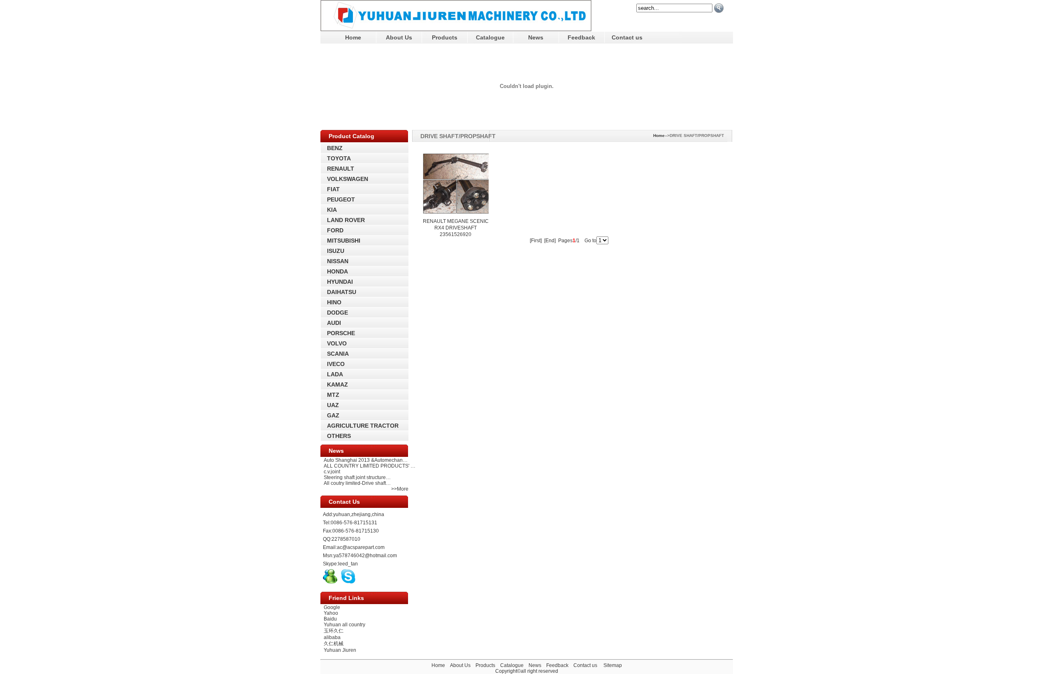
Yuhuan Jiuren (340, 650)
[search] (719, 8)
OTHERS (339, 436)
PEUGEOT (341, 199)
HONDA (337, 271)
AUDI (334, 323)
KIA (332, 209)
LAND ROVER (346, 220)
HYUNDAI (340, 281)
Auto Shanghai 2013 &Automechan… (366, 460)
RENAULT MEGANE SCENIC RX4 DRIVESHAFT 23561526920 (456, 227)
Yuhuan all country (344, 625)
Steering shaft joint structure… (357, 477)
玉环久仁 (333, 631)
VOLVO (337, 343)
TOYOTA (339, 158)
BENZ (335, 148)
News (535, 37)
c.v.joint (332, 472)
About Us (399, 37)
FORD (335, 230)
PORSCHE (341, 333)
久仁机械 (333, 643)
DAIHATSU (341, 292)
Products (444, 37)
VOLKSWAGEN (347, 179)
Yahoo (331, 613)
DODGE (337, 312)
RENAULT (340, 168)
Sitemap (612, 665)
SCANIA (338, 353)
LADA (335, 374)
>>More (399, 489)
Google (332, 607)
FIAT (333, 189)
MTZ (333, 394)
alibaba (332, 637)
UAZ (333, 405)
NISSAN (337, 261)
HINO (334, 302)
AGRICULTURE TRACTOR (363, 425)
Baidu (330, 619)
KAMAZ (337, 384)
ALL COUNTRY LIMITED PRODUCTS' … (369, 466)
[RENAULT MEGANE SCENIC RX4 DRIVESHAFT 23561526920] (456, 215)
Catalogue (490, 37)
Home (353, 37)
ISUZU (335, 251)
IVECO (336, 364)
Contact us (627, 37)
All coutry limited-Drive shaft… (357, 483)
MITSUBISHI (343, 240)
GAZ (333, 415)
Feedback (581, 37)
